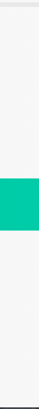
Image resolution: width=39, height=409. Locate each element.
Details (33, 408)
